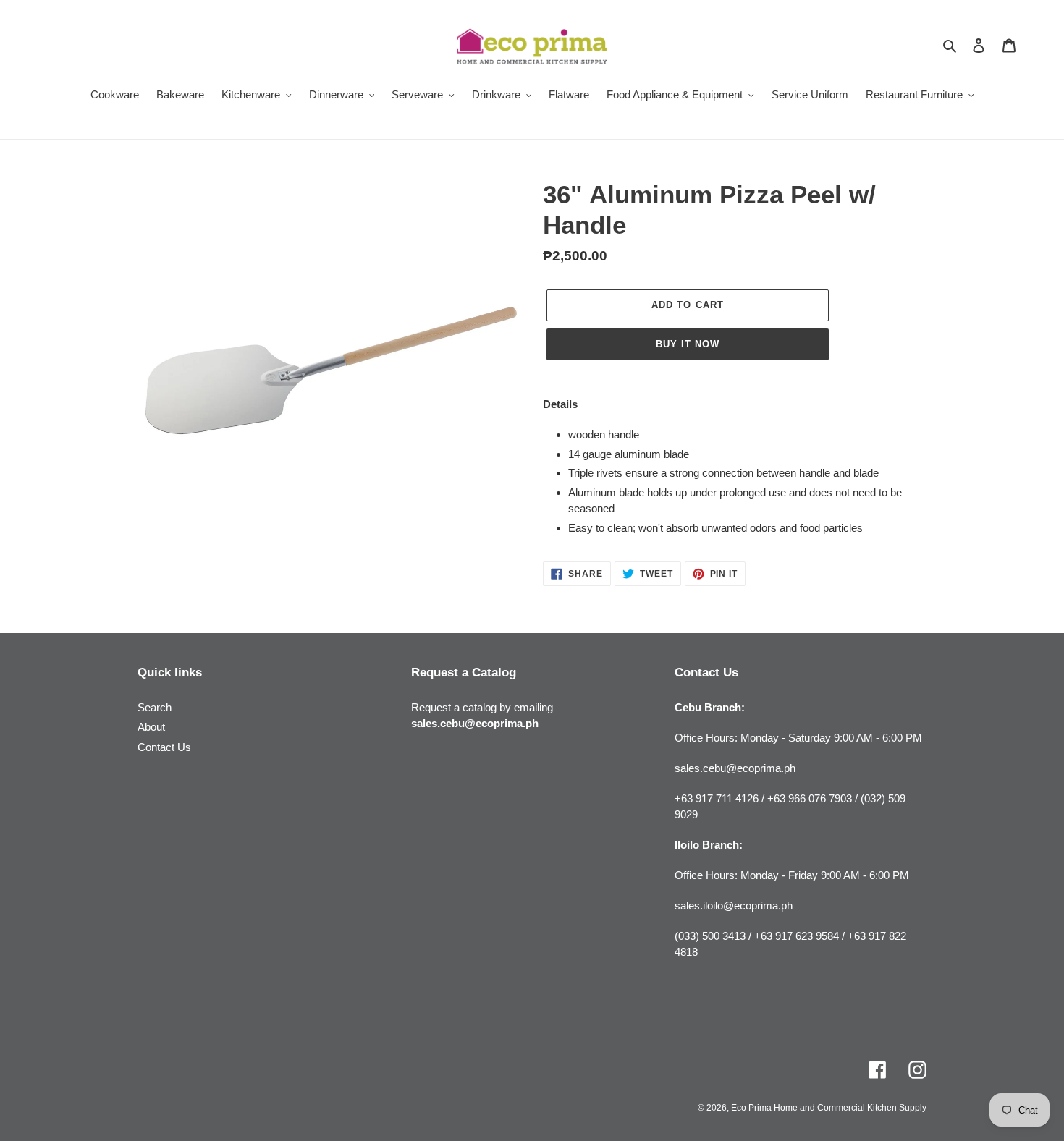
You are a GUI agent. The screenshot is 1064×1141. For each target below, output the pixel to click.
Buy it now (687, 344)
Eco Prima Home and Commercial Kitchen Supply (828, 1108)
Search (155, 707)
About (151, 727)
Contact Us (164, 747)
